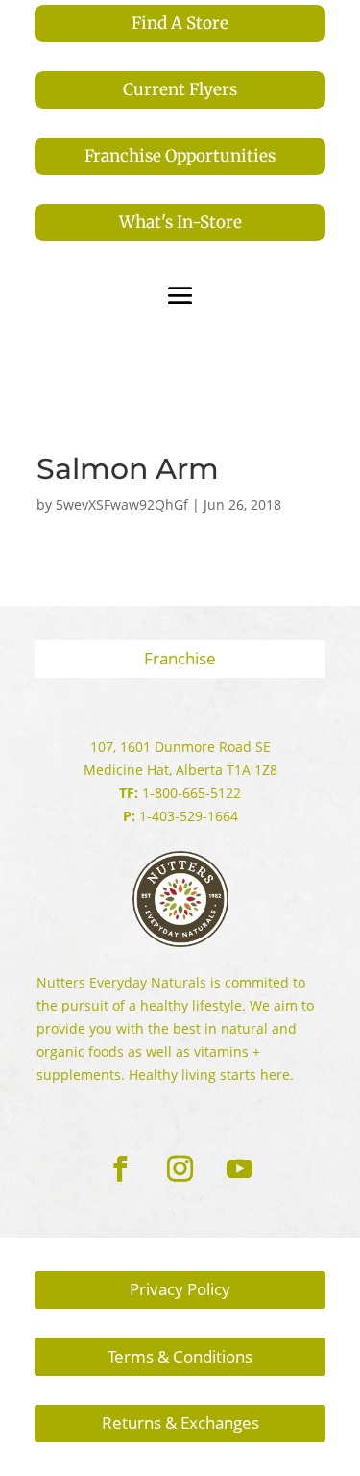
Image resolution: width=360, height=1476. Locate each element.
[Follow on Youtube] (240, 1169)
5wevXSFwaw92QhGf (122, 504)
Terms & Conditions (180, 1356)
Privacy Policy (180, 1289)
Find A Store (180, 23)
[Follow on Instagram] (180, 1169)
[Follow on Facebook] (121, 1169)
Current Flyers (180, 89)
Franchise (180, 658)
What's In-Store (180, 222)
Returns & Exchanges (180, 1423)
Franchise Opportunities (180, 155)
